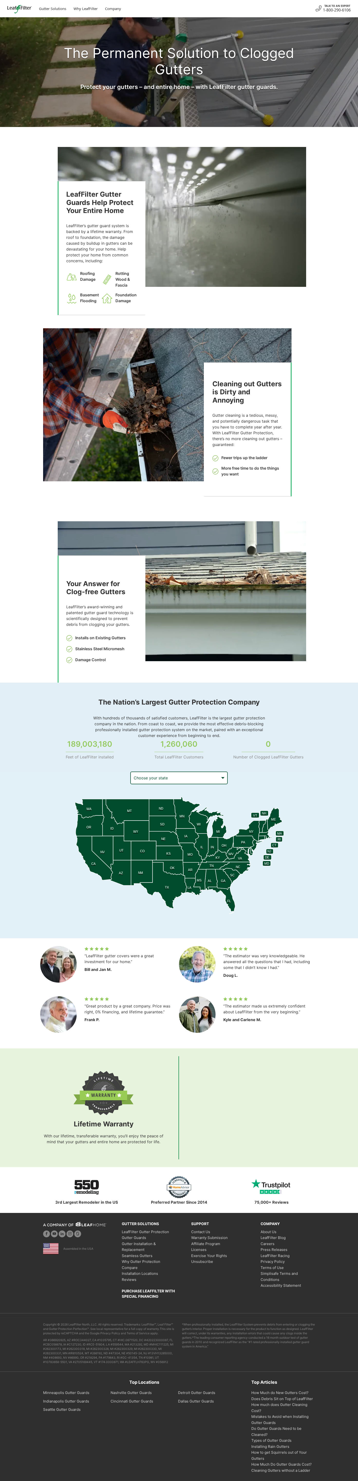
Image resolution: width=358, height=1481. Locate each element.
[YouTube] (54, 1233)
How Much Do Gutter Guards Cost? (281, 1464)
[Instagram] (69, 1233)
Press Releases (274, 1249)
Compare (130, 1267)
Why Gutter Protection (141, 1261)
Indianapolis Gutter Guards (66, 1401)
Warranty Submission (209, 1237)
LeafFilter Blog (273, 1237)
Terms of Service (138, 1333)
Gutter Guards (134, 1237)
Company (113, 8)
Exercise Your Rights (209, 1255)
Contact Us (200, 1231)
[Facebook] (46, 1233)
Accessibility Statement (281, 1285)
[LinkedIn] (62, 1233)
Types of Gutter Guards (271, 1440)
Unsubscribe (202, 1261)
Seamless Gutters (137, 1255)
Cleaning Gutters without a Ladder (280, 1470)
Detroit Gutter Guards (196, 1392)
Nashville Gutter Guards (131, 1392)
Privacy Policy (273, 1261)
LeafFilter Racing (275, 1255)
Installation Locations (140, 1273)
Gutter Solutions (52, 8)
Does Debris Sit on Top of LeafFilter (282, 1398)
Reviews (129, 1279)
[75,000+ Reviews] (271, 1187)
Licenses (199, 1249)
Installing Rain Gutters (270, 1446)
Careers (267, 1243)
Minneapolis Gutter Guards (66, 1392)
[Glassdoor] (77, 1233)
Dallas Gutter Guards (196, 1401)
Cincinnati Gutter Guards (132, 1401)
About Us (268, 1231)
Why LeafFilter (86, 8)
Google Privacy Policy (105, 1333)
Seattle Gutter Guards (62, 1409)
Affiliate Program (205, 1243)
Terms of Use (272, 1267)
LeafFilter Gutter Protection (145, 1231)
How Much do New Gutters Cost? (280, 1392)
